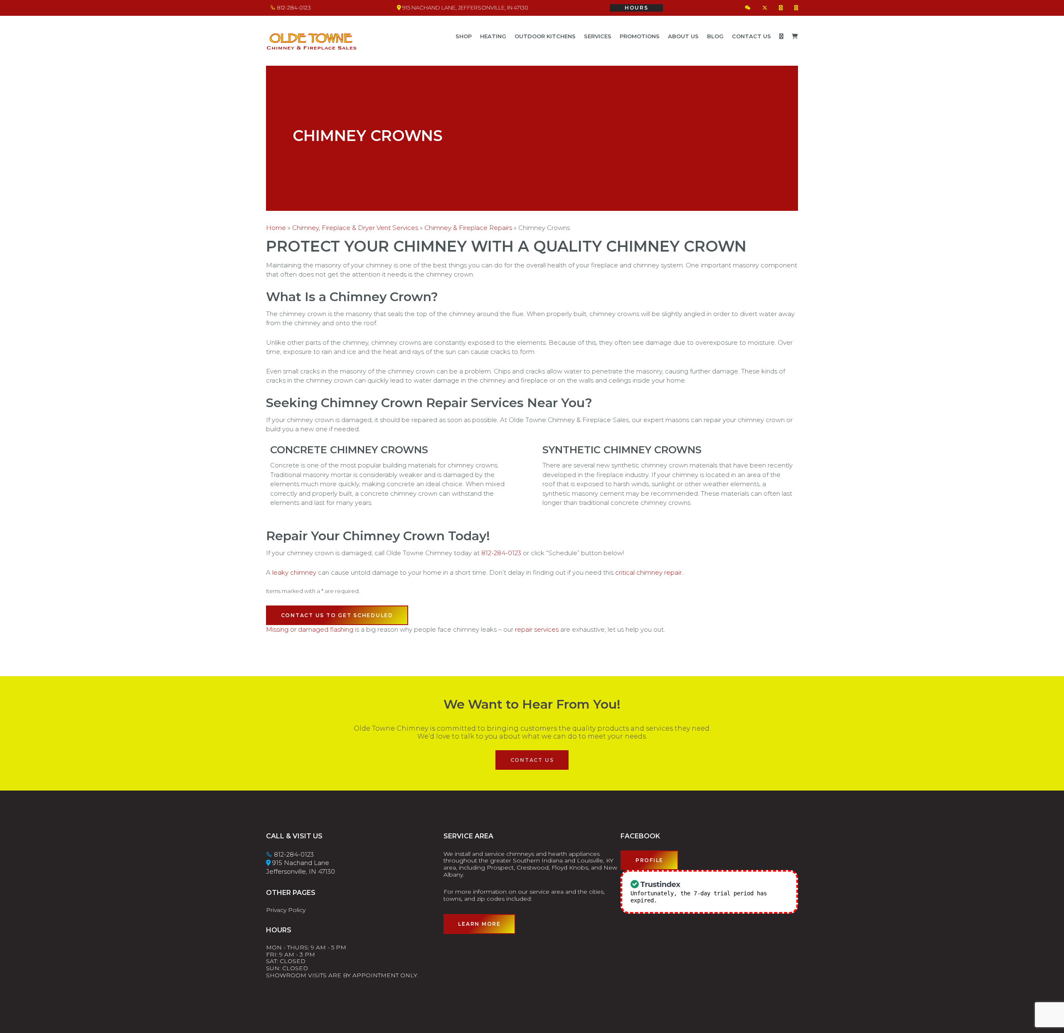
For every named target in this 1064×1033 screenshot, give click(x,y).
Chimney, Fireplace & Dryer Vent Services (355, 228)
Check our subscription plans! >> (713, 900)
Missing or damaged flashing (309, 629)
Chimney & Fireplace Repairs (468, 228)
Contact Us (532, 760)
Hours (636, 8)
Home (276, 228)
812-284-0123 (293, 7)
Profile (649, 860)
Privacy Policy (285, 910)
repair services (537, 629)
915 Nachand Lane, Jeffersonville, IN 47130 (464, 7)
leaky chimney (294, 572)
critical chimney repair (648, 572)
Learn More (479, 924)
